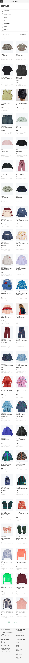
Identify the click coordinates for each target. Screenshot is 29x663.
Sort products (23, 34)
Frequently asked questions (7, 632)
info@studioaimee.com (6, 651)
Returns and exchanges (21, 633)
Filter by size (4, 34)
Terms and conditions (5, 635)
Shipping (17, 637)
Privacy (2, 634)
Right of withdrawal (20, 635)
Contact (3, 631)
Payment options (19, 632)
